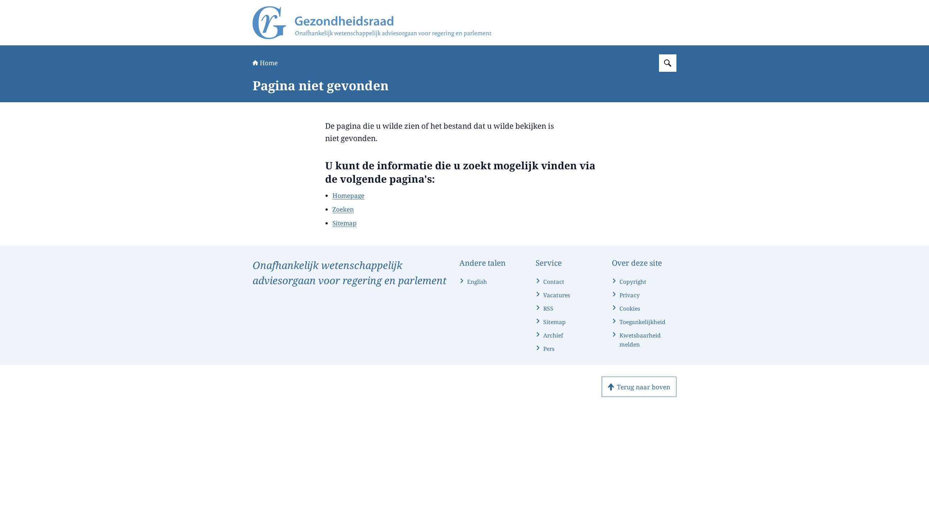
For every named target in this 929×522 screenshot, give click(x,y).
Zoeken (343, 209)
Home (269, 62)
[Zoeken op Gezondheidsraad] (667, 63)
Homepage (348, 195)
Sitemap (344, 223)
